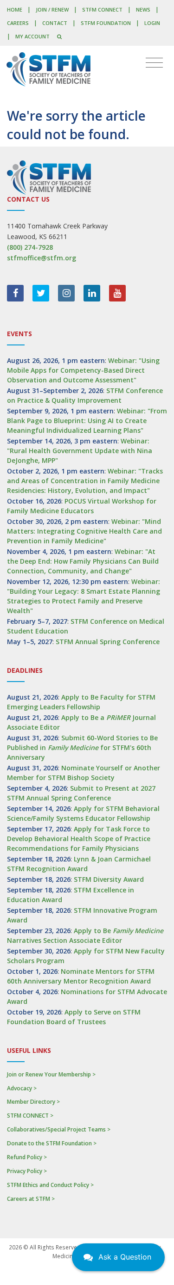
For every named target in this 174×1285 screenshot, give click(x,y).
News (143, 9)
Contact (54, 22)
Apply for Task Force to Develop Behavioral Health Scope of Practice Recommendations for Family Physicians (78, 838)
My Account (32, 36)
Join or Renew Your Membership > (51, 1074)
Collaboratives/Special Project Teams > (58, 1129)
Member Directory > (33, 1102)
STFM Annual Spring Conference (108, 641)
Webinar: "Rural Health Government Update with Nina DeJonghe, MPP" (79, 451)
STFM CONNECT (102, 9)
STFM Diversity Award (109, 879)
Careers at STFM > (31, 1199)
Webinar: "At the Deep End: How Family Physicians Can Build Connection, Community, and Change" (83, 561)
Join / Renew (52, 9)
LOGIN (152, 22)
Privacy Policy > (27, 1171)
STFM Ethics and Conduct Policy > (50, 1185)
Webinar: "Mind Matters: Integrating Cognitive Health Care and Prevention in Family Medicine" (84, 531)
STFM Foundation (106, 22)
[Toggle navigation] (154, 63)
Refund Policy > (27, 1157)
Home (14, 9)
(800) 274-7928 (30, 247)
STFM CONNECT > (30, 1115)
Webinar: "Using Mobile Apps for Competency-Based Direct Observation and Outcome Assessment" (83, 370)
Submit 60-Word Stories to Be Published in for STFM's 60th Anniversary (82, 747)
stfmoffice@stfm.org (41, 257)
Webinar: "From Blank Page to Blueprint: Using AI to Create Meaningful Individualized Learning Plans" (87, 420)
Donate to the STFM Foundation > (52, 1143)
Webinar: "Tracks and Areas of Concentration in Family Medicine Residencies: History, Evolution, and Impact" (85, 481)
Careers (18, 22)
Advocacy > (22, 1088)
